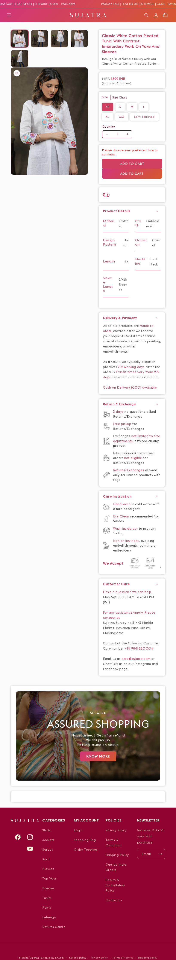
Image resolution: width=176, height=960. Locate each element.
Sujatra (34, 957)
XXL (121, 116)
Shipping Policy (117, 855)
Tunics (47, 898)
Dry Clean (121, 516)
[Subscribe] (160, 854)
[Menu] (9, 15)
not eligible (133, 458)
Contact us (114, 900)
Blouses (48, 869)
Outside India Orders (116, 867)
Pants (46, 907)
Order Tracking (85, 849)
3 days (118, 412)
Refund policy (77, 957)
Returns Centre (53, 927)
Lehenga (49, 917)
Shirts (46, 830)
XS (107, 107)
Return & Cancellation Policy (115, 885)
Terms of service (122, 957)
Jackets (48, 840)
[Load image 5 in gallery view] (20, 58)
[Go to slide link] (88, 736)
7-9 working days (131, 367)
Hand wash (122, 504)
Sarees (47, 849)
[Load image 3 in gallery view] (59, 39)
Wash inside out (125, 528)
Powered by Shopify (52, 957)
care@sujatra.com (135, 659)
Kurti (45, 859)
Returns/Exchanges (129, 470)
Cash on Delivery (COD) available (130, 387)
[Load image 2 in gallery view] (40, 39)
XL (107, 116)
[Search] (146, 15)
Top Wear (49, 878)
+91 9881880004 (139, 648)
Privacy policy (99, 957)
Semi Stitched (144, 116)
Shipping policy (147, 957)
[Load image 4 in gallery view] (79, 39)
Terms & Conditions (114, 842)
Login (78, 830)
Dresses (48, 888)
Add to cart (132, 164)
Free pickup (122, 424)
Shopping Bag (85, 840)
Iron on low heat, (127, 541)
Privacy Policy (116, 830)
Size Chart (119, 97)
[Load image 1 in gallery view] (20, 39)
